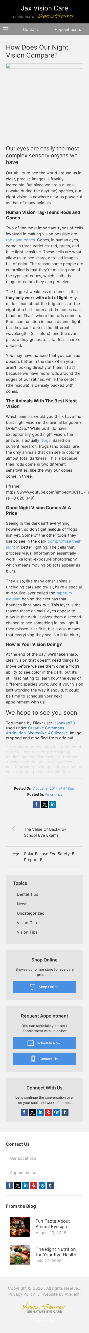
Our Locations (23, 1158)
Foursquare (56, 1112)
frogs (45, 440)
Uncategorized (30, 913)
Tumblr (65, 1112)
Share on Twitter (44, 804)
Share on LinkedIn (52, 804)
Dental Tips (27, 894)
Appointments (23, 1172)
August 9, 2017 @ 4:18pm (54, 788)
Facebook (24, 1112)
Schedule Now (48, 1043)
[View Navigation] (7, 29)
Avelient (72, 1294)
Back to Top (44, 1321)
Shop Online (48, 987)
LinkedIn (40, 1112)
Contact (30, 29)
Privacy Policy (21, 1294)
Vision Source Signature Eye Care (44, 1307)
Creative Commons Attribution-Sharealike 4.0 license (37, 730)
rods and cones (20, 239)
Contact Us (48, 1059)
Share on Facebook (36, 804)
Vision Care (27, 922)
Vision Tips (53, 794)
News (22, 903)
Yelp (48, 1112)
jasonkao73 (64, 722)
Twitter (32, 1112)
